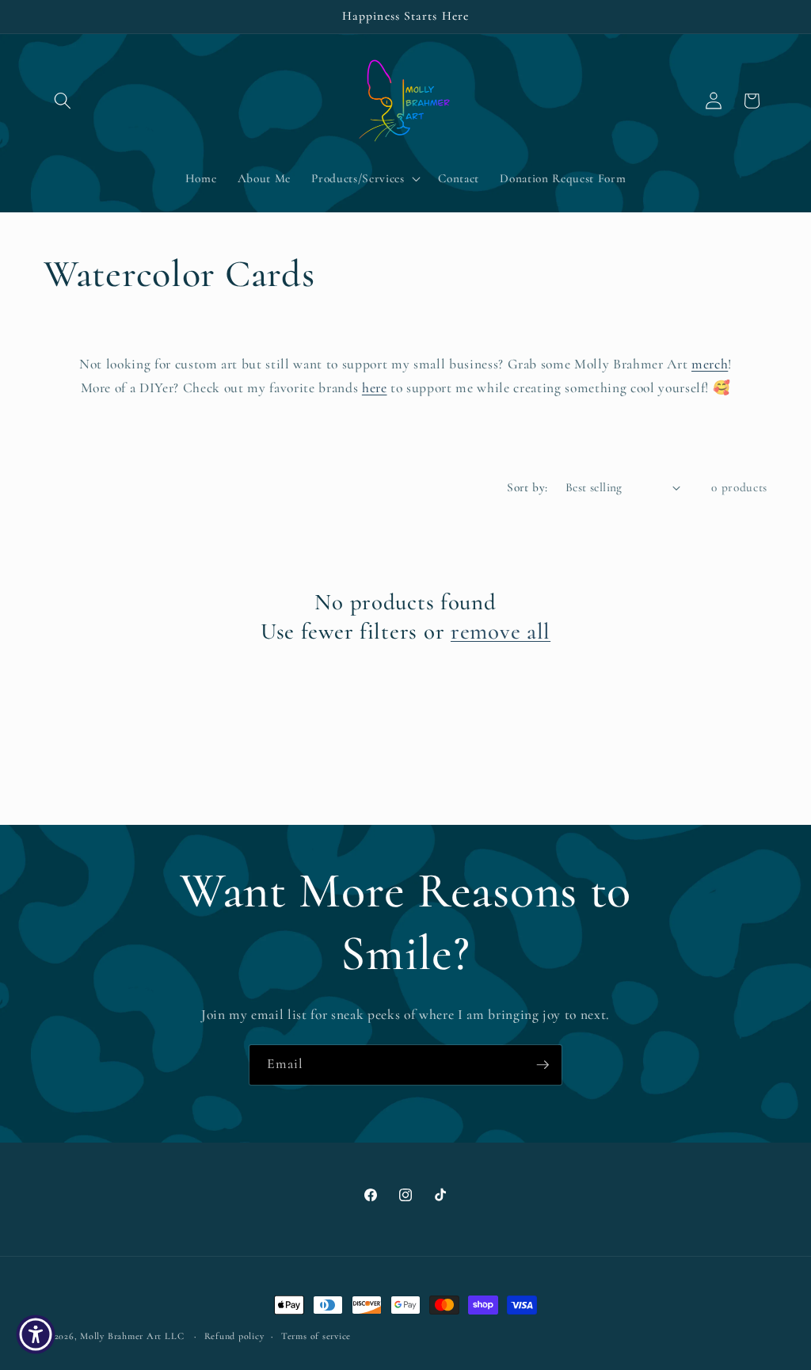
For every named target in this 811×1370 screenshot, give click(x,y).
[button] (63, 101)
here (374, 388)
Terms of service (316, 1335)
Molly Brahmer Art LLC (132, 1335)
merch (709, 364)
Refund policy (234, 1335)
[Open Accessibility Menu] (35, 1334)
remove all (500, 631)
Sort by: (527, 487)
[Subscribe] (543, 1065)
